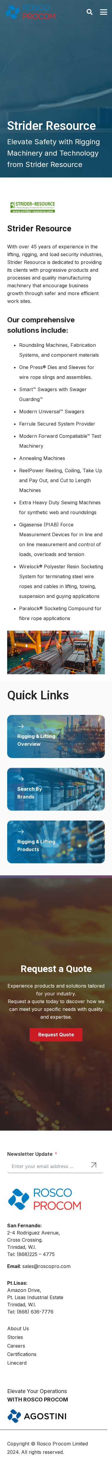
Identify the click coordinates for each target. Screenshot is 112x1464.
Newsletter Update (30, 1154)
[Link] (56, 736)
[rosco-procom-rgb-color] (30, 12)
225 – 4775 (42, 1254)
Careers (16, 1346)
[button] (89, 12)
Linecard (17, 1363)
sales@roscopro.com (46, 1266)
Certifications (21, 1354)
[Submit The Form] (93, 1165)
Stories (15, 1337)
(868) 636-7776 (35, 1312)
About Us (18, 1328)
